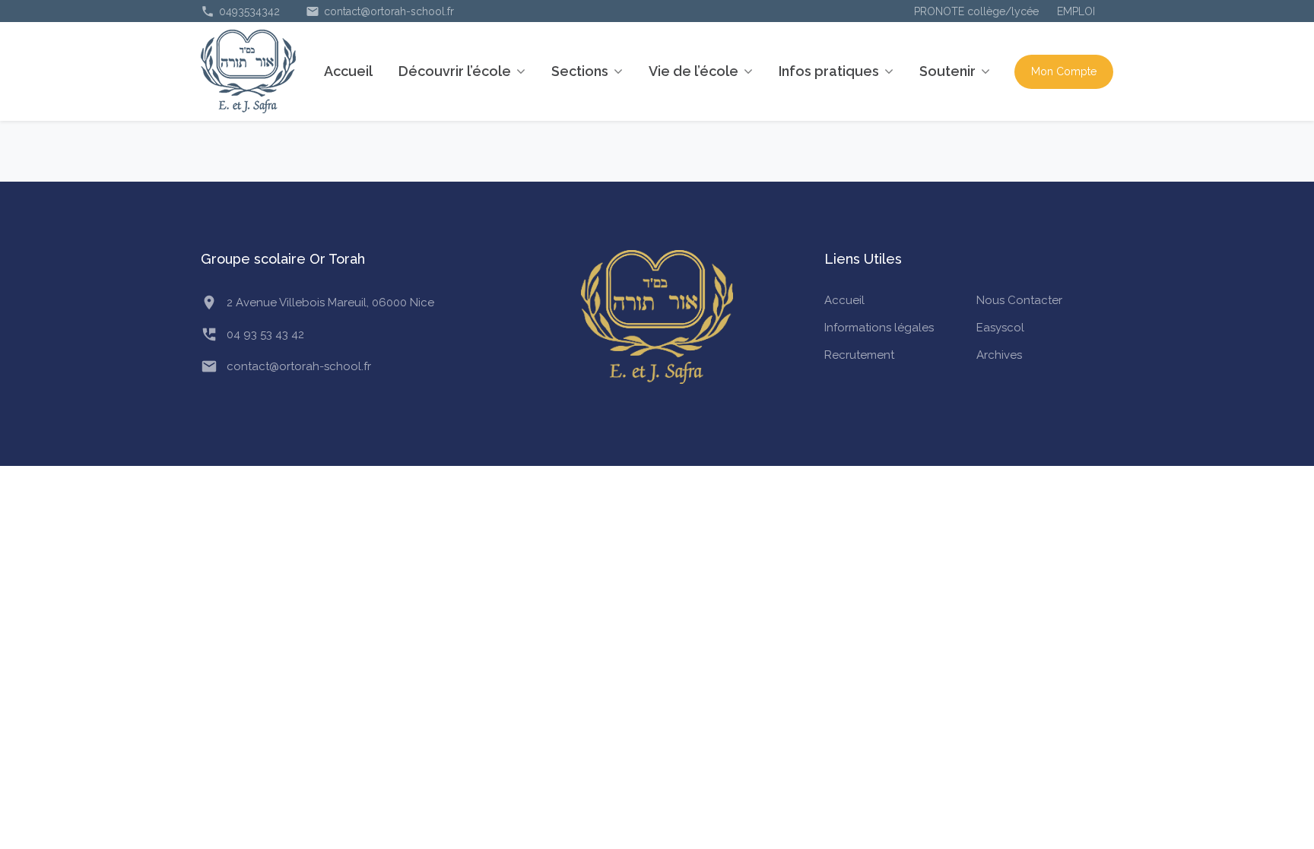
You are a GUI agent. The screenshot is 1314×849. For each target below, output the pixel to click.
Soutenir (947, 71)
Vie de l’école (693, 71)
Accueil (348, 71)
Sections (579, 71)
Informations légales (879, 327)
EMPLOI (1076, 11)
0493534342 (240, 11)
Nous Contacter (1019, 300)
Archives (999, 355)
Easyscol (1000, 327)
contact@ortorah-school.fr (380, 11)
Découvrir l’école (454, 71)
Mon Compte (1064, 71)
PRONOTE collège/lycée (976, 11)
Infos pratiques (829, 71)
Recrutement (859, 355)
